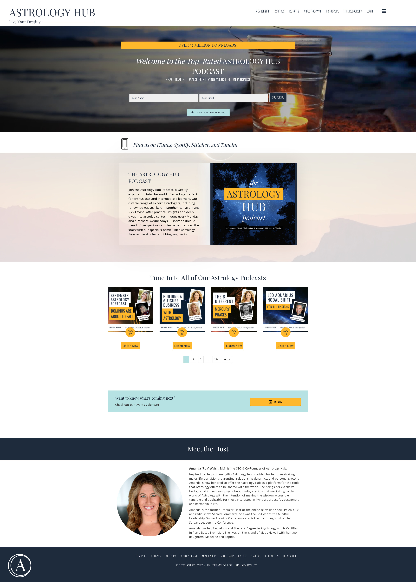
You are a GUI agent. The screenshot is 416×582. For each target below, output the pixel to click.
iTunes (164, 145)
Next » (226, 359)
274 (216, 359)
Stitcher (199, 145)
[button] (278, 97)
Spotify (181, 145)
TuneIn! (228, 145)
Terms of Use (223, 565)
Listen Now (131, 346)
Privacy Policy (246, 565)
